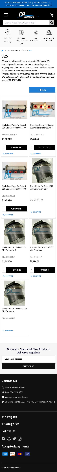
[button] (21, 36)
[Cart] (51, 15)
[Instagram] (19, 438)
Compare (9, 154)
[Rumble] (4, 438)
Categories (11, 424)
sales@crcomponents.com (16, 397)
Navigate (10, 417)
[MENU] (6, 15)
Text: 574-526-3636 (14, 392)
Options (17, 270)
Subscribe (28, 366)
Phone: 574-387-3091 (15, 387)
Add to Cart (17, 147)
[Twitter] (14, 438)
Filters (42, 90)
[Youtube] (9, 438)
